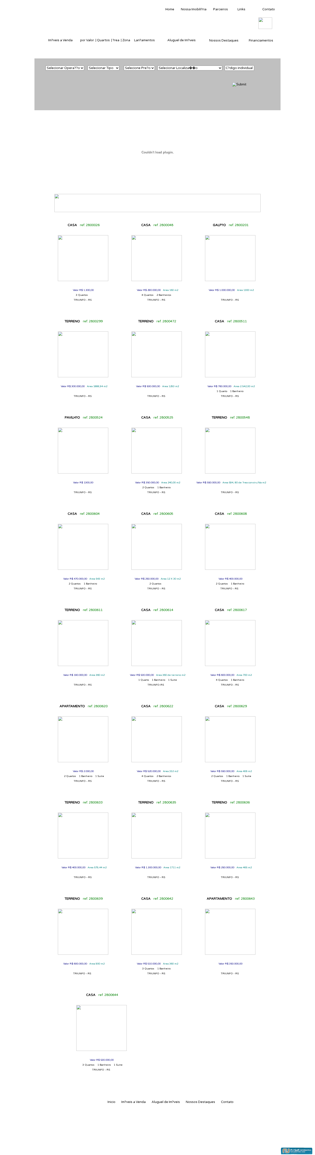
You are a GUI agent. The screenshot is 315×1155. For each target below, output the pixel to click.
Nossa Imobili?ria (193, 9)
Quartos (103, 40)
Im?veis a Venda (60, 40)
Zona (126, 40)
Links (241, 9)
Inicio (111, 1102)
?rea (116, 40)
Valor (90, 40)
